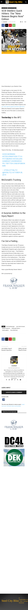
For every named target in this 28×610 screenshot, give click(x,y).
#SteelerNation (9, 156)
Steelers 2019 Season (12, 8)
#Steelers (17, 159)
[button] (3, 400)
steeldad (5, 21)
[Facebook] (3, 25)
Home (3, 5)
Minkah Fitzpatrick (6, 328)
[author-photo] (14, 363)
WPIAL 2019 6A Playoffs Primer (22, 349)
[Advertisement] (14, 309)
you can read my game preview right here (13, 106)
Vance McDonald (14, 330)
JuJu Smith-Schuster (20, 326)
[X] (6, 25)
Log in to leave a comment (14, 392)
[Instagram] (10, 379)
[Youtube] (21, 379)
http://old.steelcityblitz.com (14, 367)
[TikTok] (15, 379)
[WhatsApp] (13, 25)
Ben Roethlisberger (10, 326)
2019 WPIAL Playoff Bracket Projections (7, 349)
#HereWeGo (16, 161)
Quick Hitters (8, 5)
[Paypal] (12, 379)
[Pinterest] (10, 25)
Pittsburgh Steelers (16, 328)
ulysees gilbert (5, 330)
